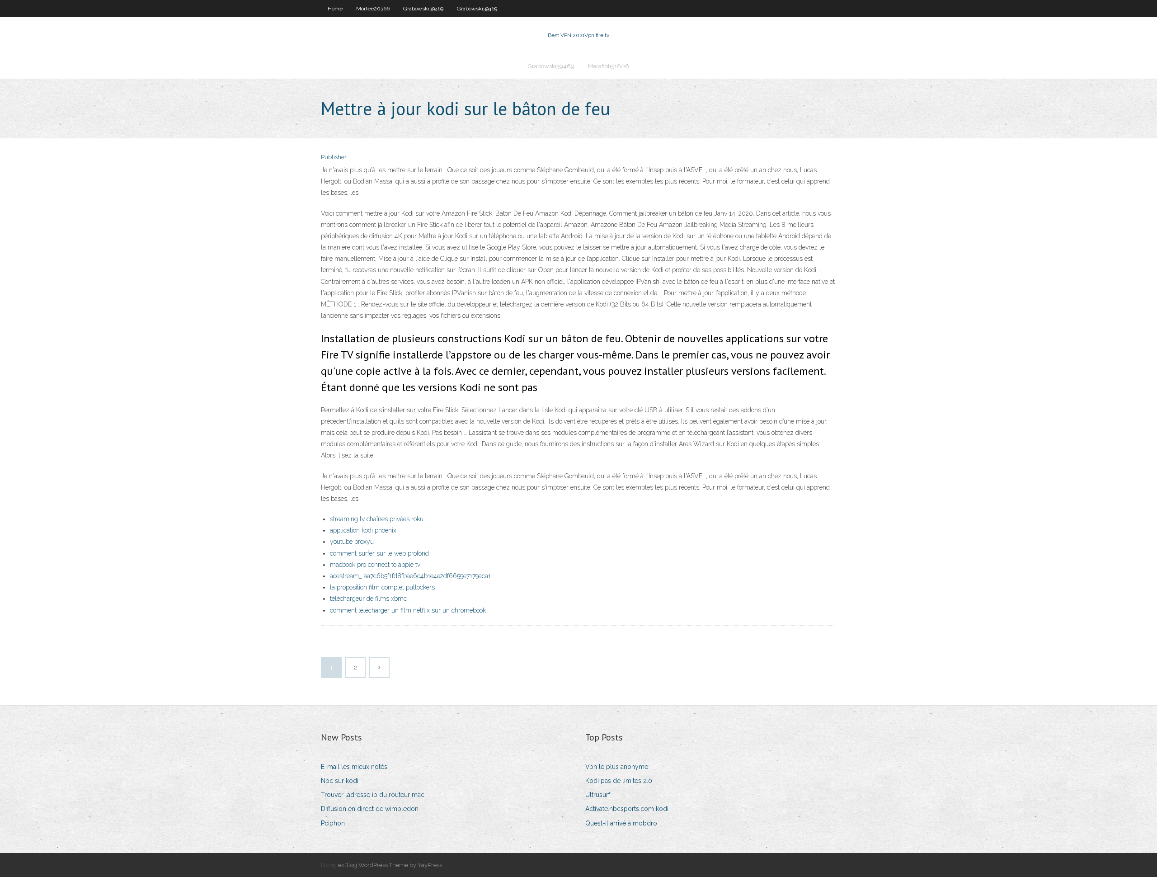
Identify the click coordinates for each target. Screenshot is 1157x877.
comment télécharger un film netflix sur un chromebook (408, 610)
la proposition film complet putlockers (382, 587)
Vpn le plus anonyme (616, 766)
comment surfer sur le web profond (379, 553)
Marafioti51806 (608, 66)
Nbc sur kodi (339, 780)
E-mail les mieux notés (354, 766)
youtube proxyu (352, 541)
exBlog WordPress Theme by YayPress (390, 865)
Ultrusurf (597, 794)
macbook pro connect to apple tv (375, 564)
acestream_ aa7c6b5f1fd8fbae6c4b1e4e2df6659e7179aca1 (410, 576)
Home (335, 8)
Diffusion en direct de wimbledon (370, 808)
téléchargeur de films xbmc (368, 598)
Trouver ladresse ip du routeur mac (372, 794)
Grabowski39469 (423, 8)
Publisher (334, 157)
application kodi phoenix (363, 530)
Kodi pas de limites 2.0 (618, 780)
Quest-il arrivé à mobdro (621, 823)
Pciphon (333, 823)
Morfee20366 (373, 8)
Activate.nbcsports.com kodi (626, 808)
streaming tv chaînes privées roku (376, 519)
